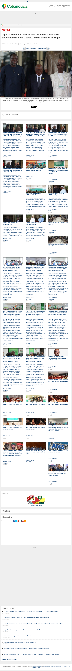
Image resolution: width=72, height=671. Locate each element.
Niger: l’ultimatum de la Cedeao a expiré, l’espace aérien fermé (20, 642)
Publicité (55, 1)
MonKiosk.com (23, 1)
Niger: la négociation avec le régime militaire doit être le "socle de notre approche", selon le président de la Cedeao (33, 623)
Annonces (40, 1)
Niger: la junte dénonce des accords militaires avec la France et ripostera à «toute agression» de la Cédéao (31, 654)
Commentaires (46, 666)
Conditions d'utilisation (57, 666)
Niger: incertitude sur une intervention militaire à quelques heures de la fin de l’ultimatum (26, 648)
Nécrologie (50, 1)
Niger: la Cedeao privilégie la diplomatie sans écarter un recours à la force (23, 630)
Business (32, 1)
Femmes (45, 1)
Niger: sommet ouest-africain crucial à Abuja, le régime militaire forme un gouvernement (26, 617)
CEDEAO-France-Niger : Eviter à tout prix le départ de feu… (19, 636)
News (36, 1)
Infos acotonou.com (37, 666)
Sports (28, 1)
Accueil (16, 1)
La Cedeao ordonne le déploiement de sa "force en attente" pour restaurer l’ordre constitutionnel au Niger (31, 611)
